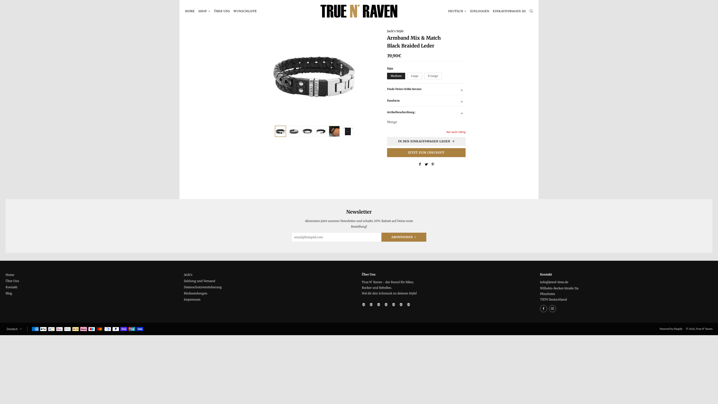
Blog (9, 293)
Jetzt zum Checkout (426, 152)
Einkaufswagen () (509, 11)
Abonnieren (402, 237)
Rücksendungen (195, 293)
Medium (396, 76)
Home (190, 11)
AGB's (188, 275)
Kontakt (11, 287)
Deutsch (455, 11)
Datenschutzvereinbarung (203, 287)
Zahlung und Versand (199, 281)
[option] (314, 74)
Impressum (192, 299)
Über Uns (222, 11)
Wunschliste (245, 11)
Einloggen (479, 11)
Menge (392, 122)
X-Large (433, 76)
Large (414, 76)
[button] (280, 131)
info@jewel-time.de (554, 282)
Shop (202, 11)
